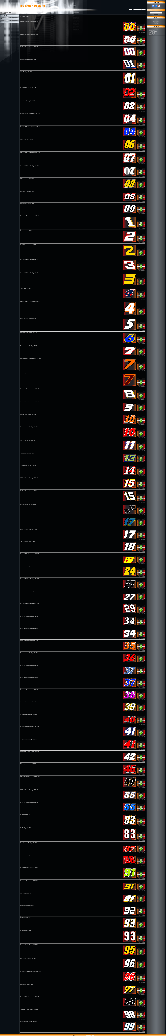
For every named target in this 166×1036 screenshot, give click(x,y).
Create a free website (153, 29)
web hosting (88, 1035)
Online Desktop (152, 30)
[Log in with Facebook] (156, 6)
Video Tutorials (152, 32)
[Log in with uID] (153, 6)
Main (131, 9)
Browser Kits (151, 34)
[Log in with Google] (159, 5)
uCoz (93, 1035)
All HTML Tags (152, 33)
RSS (145, 9)
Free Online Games (153, 31)
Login (141, 9)
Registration (135, 9)
